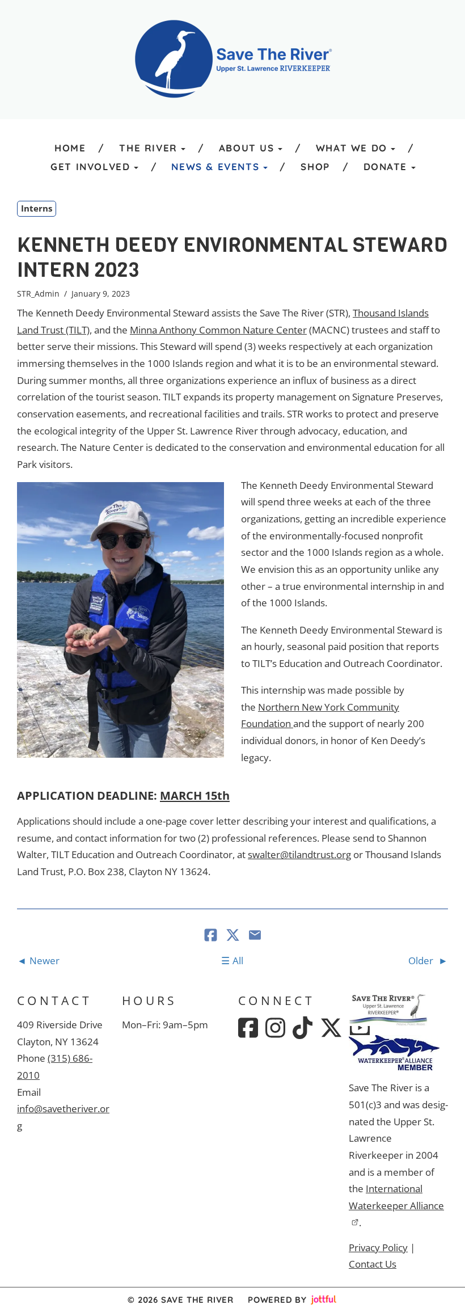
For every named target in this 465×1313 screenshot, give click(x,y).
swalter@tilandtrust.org (299, 854)
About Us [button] (246, 148)
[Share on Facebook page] (212, 936)
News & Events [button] (215, 166)
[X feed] (331, 1027)
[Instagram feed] (275, 1027)
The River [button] (148, 148)
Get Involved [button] (90, 166)
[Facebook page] (248, 1027)
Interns (36, 208)
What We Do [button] (351, 148)
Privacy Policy (378, 1247)
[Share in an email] (255, 936)
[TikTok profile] (302, 1027)
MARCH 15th (195, 795)
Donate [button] (385, 166)
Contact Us (372, 1263)
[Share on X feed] (234, 936)
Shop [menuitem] (315, 166)
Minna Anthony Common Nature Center (218, 329)
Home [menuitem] (70, 148)
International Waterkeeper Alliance (396, 1197)
